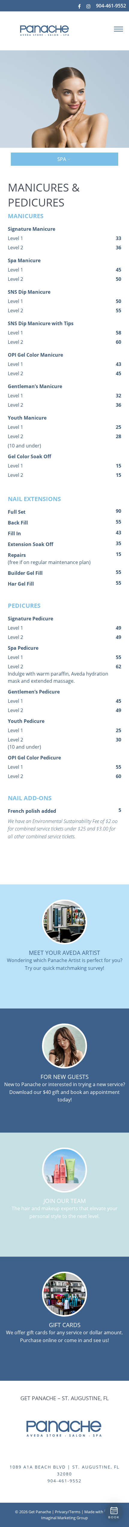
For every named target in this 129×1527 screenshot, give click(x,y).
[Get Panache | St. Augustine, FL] (39, 30)
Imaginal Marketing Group (64, 1517)
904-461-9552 (111, 5)
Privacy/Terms (67, 1511)
